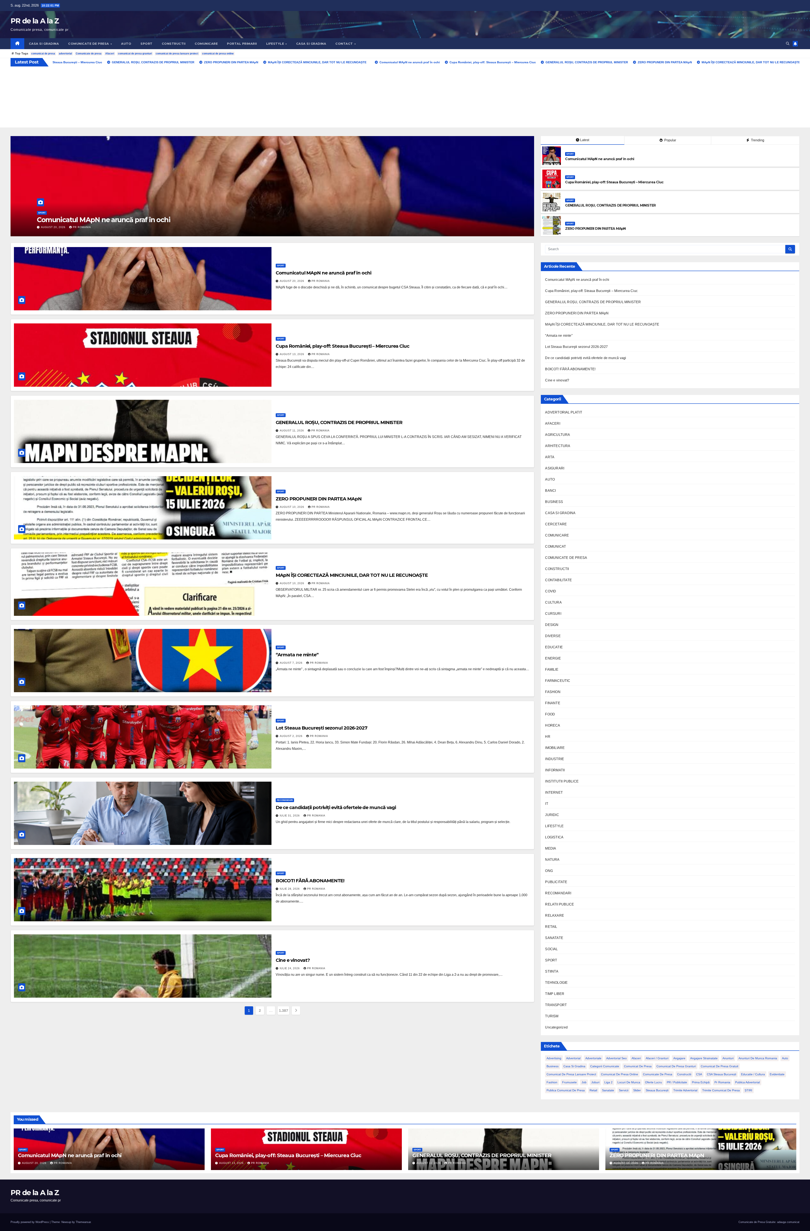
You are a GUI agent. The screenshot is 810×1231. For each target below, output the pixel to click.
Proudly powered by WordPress (30, 1222)
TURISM (551, 1016)
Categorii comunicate (604, 1066)
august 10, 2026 (53, 227)
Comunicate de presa (88, 53)
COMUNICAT (555, 546)
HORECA (552, 725)
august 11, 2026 (292, 430)
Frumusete (569, 1082)
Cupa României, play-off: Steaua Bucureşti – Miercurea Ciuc (614, 182)
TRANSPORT (556, 1005)
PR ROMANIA (82, 227)
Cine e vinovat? (293, 960)
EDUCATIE (554, 647)
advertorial (65, 53)
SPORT (146, 44)
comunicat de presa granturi (135, 53)
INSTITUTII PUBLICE (562, 781)
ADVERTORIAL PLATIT (563, 412)
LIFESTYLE (275, 44)
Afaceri (109, 53)
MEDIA (550, 848)
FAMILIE (551, 669)
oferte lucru (653, 1082)
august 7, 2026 (291, 662)
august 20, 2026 (292, 281)
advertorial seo (616, 1058)
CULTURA (553, 602)
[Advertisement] (405, 98)
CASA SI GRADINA (44, 44)
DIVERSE (552, 636)
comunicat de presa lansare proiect (177, 53)
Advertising (554, 1058)
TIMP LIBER (554, 994)
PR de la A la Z (35, 20)
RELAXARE (554, 915)
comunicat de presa (43, 53)
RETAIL (551, 926)
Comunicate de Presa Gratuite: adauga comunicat (768, 1222)
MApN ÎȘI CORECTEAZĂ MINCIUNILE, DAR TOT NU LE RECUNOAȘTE (352, 575)
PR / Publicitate (677, 1082)
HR (547, 736)
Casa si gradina (574, 1066)
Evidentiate (777, 1074)
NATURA (552, 859)
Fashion (552, 1082)
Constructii (684, 1074)
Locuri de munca (628, 1082)
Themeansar (83, 1222)
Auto (785, 1058)
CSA (699, 1074)
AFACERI (552, 423)
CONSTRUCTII (174, 44)
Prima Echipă (701, 1082)
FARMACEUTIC (557, 680)
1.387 (283, 1010)
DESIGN (551, 625)
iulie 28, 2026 (290, 888)
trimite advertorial (685, 1090)
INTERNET (554, 792)
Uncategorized (556, 1027)
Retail (593, 1090)
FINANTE (552, 703)
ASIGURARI (554, 468)
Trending (757, 140)
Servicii (623, 1090)
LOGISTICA (554, 837)
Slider (637, 1090)
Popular (669, 140)
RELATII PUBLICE (559, 904)
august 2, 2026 (291, 736)
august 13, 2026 (292, 354)
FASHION (552, 692)
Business (553, 1066)
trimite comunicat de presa (721, 1090)
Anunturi (728, 1058)
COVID (550, 591)
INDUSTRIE (554, 759)
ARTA (549, 457)
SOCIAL (551, 949)
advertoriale (593, 1058)
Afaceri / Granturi (657, 1058)
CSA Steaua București (721, 1074)
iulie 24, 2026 (290, 968)
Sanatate (608, 1090)
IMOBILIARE (555, 748)
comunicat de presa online (218, 53)
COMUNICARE (206, 44)
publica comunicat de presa (566, 1090)
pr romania (722, 1082)
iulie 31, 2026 (290, 815)
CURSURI (553, 613)
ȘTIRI (748, 1090)
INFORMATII (555, 770)
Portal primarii (242, 44)
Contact (344, 44)
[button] (787, 43)
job (584, 1082)
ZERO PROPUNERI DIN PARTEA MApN (99, 220)
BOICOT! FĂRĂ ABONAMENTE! (310, 881)
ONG (549, 871)
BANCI (550, 490)
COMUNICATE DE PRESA (89, 44)
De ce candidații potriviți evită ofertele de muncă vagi (336, 807)
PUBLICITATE (556, 882)
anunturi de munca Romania (757, 1058)
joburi (595, 1082)
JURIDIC (552, 815)
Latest (584, 140)
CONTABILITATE (558, 580)
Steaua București (657, 1090)
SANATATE (554, 938)
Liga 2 (608, 1082)
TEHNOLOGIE (556, 982)
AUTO (126, 44)
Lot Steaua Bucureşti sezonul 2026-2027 (321, 728)
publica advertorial (747, 1082)
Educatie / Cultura (753, 1074)
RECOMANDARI (285, 800)
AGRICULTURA (557, 434)
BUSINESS (554, 502)
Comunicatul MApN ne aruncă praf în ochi (599, 159)
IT (546, 803)
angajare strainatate (704, 1058)
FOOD (550, 714)
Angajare (679, 1058)
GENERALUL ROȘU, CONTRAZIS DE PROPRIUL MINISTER (610, 205)
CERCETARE (556, 524)
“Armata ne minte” (297, 655)
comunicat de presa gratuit (719, 1066)
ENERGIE (553, 658)
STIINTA (551, 971)
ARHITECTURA (557, 446)
